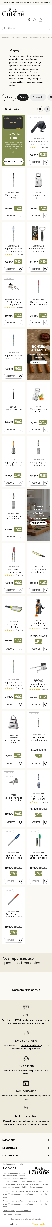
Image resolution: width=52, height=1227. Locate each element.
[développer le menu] (47, 20)
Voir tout (9, 97)
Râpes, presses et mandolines (36, 37)
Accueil (5, 37)
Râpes (23, 97)
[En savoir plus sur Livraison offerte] (26, 1033)
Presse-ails (38, 97)
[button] (40, 20)
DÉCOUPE (15, 37)
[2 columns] (47, 109)
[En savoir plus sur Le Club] (26, 1007)
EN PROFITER (38, 362)
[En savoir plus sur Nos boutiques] (26, 1083)
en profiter (38, 523)
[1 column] (40, 109)
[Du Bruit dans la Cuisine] (13, 12)
